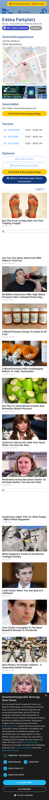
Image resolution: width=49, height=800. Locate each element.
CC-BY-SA (42, 84)
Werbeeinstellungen (30, 742)
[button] (24, 795)
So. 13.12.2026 (11, 143)
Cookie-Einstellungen (23, 748)
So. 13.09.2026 (11, 130)
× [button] (46, 696)
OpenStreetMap (22, 84)
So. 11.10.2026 (11, 136)
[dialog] (24, 746)
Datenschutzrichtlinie (10, 750)
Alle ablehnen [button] (24, 789)
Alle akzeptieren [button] (24, 782)
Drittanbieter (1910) (10, 726)
